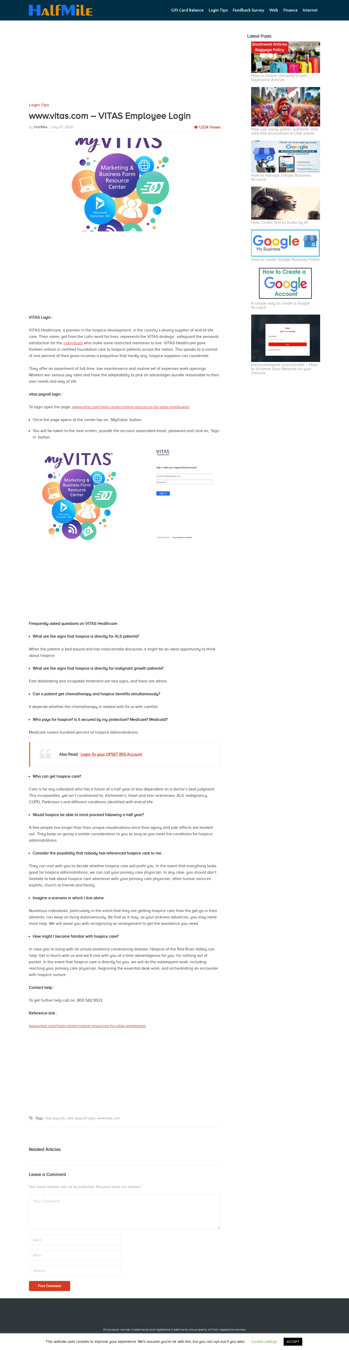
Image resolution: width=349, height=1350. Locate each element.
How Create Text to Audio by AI (279, 222)
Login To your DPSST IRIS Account (111, 754)
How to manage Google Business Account (281, 177)
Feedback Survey (248, 10)
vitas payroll (55, 1118)
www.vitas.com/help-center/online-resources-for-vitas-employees (130, 407)
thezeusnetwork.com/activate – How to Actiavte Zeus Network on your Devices (284, 368)
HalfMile (41, 127)
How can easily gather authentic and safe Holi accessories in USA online (284, 131)
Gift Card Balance (187, 10)
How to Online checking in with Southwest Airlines (279, 77)
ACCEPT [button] (293, 1342)
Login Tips (218, 10)
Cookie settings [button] (264, 1342)
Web (273, 10)
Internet (310, 10)
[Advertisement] (124, 65)
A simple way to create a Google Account (280, 305)
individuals (73, 343)
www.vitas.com (108, 1118)
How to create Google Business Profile (285, 259)
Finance (290, 10)
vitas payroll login (80, 1118)
